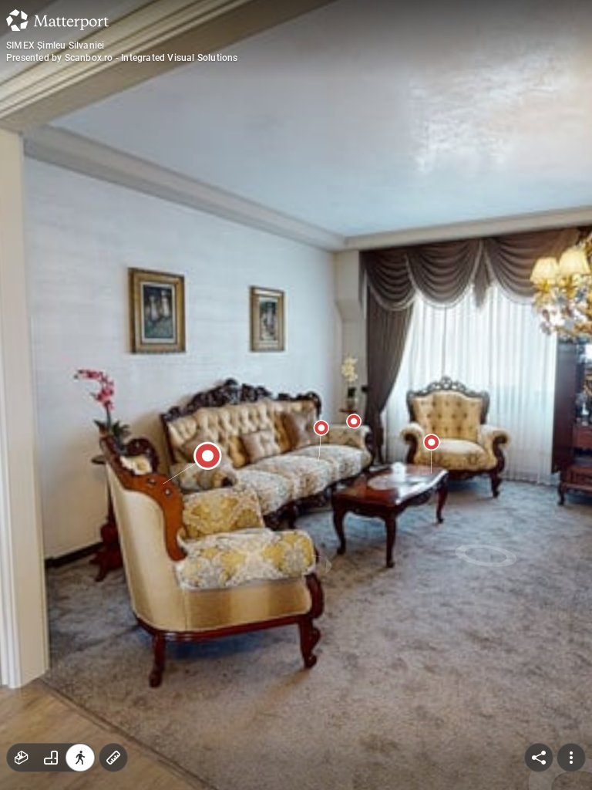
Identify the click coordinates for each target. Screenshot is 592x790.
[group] (51, 757)
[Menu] (571, 757)
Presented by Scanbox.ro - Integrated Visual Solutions (122, 57)
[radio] (21, 757)
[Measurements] (113, 757)
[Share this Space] (538, 757)
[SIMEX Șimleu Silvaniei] (296, 395)
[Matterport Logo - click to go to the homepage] (57, 20)
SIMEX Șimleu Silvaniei (55, 45)
